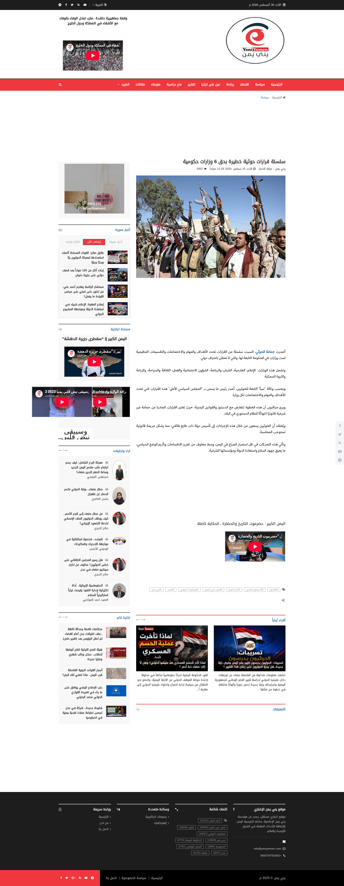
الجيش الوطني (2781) (190, 846)
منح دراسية (174, 84)
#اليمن (170, 589)
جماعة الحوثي (265, 351)
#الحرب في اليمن (213, 589)
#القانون (273, 589)
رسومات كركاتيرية (156, 816)
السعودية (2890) (216, 846)
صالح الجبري (101, 528)
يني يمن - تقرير (196, 658)
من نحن (104, 823)
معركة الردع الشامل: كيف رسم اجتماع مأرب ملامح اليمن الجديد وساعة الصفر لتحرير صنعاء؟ (86, 467)
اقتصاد (244, 84)
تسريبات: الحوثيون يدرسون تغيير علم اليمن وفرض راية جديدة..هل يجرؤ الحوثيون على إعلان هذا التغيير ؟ (250, 664)
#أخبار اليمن (234, 589)
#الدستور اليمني (254, 589)
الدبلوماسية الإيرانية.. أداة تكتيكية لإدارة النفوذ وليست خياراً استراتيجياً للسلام (88, 590)
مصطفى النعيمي (97, 477)
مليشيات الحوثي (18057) (212, 834)
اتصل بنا (103, 829)
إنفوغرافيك (160, 823)
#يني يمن (156, 589)
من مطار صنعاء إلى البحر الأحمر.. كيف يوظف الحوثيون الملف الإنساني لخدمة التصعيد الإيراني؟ (86, 518)
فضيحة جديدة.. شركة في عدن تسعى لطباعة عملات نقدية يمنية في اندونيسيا (82, 712)
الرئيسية (276, 84)
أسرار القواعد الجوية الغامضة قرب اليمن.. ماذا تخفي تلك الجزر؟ (82, 672)
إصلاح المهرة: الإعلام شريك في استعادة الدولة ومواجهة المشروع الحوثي (83, 309)
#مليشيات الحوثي (189, 589)
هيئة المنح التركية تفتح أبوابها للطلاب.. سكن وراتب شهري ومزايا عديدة (84, 654)
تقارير (191, 84)
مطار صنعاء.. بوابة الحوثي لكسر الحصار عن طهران (86, 492)
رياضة (230, 84)
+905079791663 (270, 855)
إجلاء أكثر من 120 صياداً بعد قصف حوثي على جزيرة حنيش (83, 273)
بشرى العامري (100, 499)
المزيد (125, 84)
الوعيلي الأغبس (98, 549)
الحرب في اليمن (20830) (212, 827)
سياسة (260, 84)
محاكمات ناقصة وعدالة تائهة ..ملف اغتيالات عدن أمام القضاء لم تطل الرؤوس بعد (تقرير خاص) (82, 633)
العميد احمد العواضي (95, 600)
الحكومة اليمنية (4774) (189, 840)
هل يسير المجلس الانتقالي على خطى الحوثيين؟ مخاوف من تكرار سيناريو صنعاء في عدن (86, 564)
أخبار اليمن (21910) (210, 820)
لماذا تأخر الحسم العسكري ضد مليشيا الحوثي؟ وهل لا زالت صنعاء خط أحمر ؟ (172, 664)
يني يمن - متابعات (272, 658)
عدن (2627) (219, 853)
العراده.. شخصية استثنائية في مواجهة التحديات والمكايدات (87, 542)
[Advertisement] (172, 128)
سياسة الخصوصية (134, 878)
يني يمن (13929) (216, 840)
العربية (99, 5)
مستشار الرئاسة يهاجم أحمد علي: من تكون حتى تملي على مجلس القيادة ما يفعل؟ (83, 291)
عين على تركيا (210, 84)
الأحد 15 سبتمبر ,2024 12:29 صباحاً (231, 169)
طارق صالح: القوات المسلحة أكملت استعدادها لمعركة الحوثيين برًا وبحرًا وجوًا (83, 257)
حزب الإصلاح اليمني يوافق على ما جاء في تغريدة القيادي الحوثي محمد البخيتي (83, 692)
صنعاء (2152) (200, 853)
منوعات (155, 84)
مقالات (140, 84)
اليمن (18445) (186, 827)
